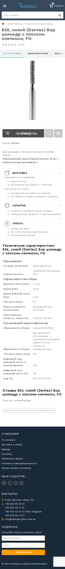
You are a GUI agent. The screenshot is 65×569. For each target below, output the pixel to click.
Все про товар (12, 53)
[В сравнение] (58, 133)
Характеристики (38, 53)
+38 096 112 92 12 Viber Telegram (23, 512)
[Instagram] (16, 485)
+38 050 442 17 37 (15, 508)
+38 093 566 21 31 (15, 515)
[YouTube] (10, 485)
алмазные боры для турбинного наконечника (29, 410)
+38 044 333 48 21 (15, 504)
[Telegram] (21, 485)
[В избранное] (49, 133)
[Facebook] (4, 485)
